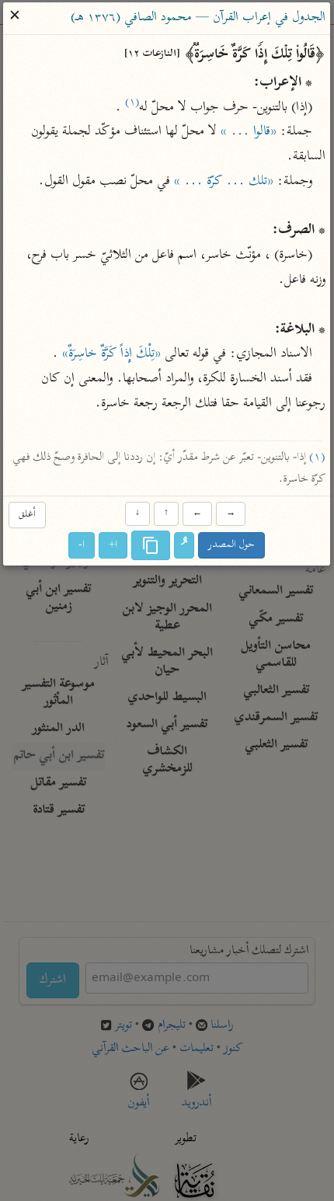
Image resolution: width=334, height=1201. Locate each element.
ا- (82, 546)
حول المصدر (232, 546)
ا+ (114, 546)
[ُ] (185, 546)
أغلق (27, 515)
